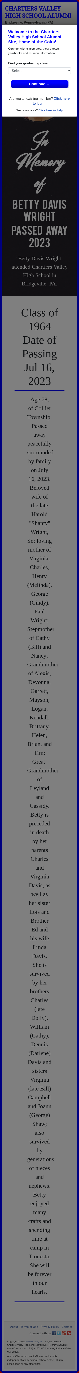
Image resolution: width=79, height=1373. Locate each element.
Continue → (39, 84)
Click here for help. (51, 110)
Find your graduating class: (28, 63)
